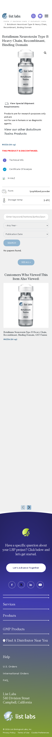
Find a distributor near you (27, 640)
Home (6, 21)
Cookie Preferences (40, 733)
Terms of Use (23, 733)
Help (6, 657)
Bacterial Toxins (20, 21)
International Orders (16, 673)
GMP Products (14, 629)
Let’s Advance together (26, 568)
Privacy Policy (9, 733)
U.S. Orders (10, 666)
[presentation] (23, 507)
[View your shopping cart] (40, 16)
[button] (45, 52)
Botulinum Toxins (38, 21)
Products (9, 615)
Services (9, 604)
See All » (26, 262)
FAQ (5, 680)
